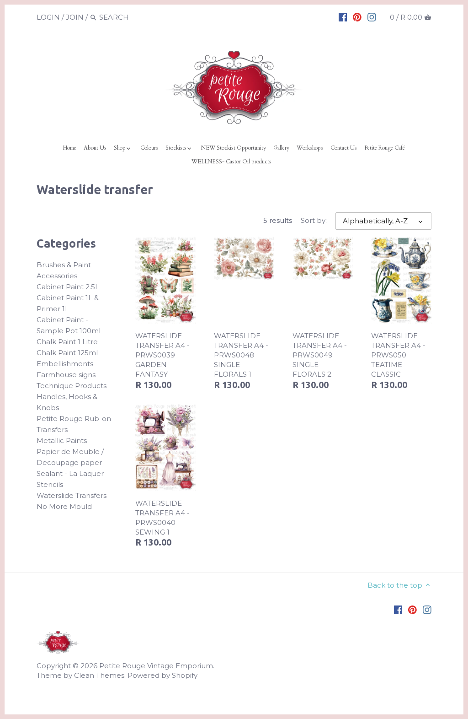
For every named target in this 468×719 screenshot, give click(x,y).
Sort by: (314, 220)
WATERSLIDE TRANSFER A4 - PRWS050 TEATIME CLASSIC (398, 354)
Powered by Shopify (162, 675)
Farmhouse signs (66, 374)
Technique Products (71, 385)
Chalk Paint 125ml (67, 352)
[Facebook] (343, 17)
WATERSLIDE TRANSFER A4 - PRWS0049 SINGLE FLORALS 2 (319, 354)
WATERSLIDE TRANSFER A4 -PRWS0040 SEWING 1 (162, 517)
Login (48, 17)
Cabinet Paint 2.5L (68, 286)
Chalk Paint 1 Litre (67, 341)
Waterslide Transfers (71, 495)
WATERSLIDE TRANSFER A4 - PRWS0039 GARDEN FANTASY (162, 354)
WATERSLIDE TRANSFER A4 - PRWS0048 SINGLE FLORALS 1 (241, 354)
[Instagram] (371, 17)
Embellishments (65, 363)
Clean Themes (99, 675)
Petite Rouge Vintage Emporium (156, 665)
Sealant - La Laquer (70, 473)
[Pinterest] (357, 17)
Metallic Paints (62, 440)
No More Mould (64, 506)
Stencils (50, 484)
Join (75, 17)
